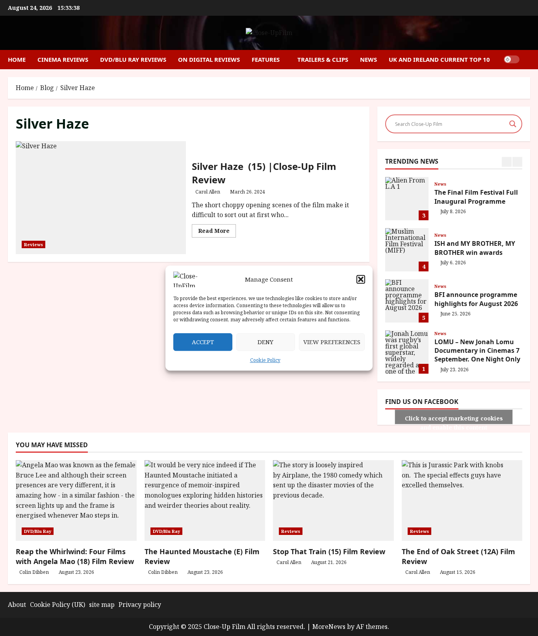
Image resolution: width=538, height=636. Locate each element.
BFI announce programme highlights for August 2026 (407, 301)
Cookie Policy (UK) (57, 604)
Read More (217, 232)
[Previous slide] (507, 162)
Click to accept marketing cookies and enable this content (454, 419)
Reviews (33, 244)
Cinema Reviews (62, 59)
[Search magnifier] (512, 123)
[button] (361, 279)
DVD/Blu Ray (37, 531)
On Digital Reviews (209, 59)
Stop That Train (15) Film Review (329, 551)
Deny (265, 342)
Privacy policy (140, 604)
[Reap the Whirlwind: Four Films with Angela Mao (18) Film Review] (76, 500)
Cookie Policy (265, 360)
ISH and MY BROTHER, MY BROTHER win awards (407, 249)
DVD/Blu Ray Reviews (133, 59)
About (17, 604)
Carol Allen (207, 191)
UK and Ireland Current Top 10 (439, 59)
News (368, 59)
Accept (203, 342)
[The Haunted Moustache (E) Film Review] (205, 500)
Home (17, 59)
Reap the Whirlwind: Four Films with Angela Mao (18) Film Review (75, 556)
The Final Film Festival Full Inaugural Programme (407, 198)
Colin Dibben (34, 572)
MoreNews (328, 626)
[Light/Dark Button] (511, 59)
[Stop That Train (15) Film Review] (333, 500)
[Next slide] (517, 162)
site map (102, 604)
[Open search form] (527, 59)
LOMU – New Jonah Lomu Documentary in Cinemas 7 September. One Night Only (407, 352)
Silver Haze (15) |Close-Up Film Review (101, 197)
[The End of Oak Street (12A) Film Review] (462, 500)
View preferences (331, 342)
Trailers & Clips (322, 59)
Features (266, 59)
